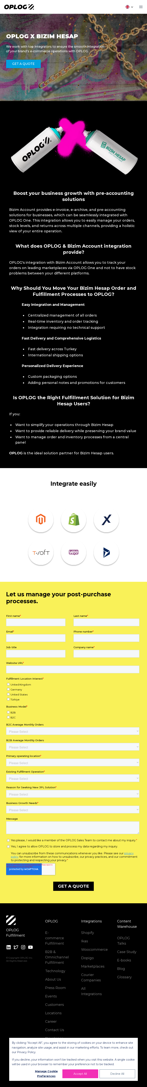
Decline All (117, 1074)
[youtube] (30, 947)
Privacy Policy (26, 1052)
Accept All (80, 1074)
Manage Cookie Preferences (46, 1074)
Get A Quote (23, 64)
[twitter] (15, 947)
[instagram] (23, 947)
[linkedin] (8, 947)
